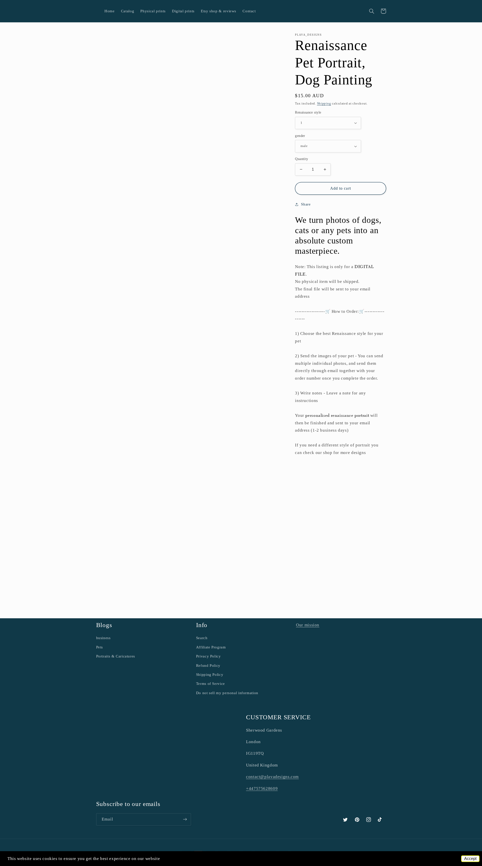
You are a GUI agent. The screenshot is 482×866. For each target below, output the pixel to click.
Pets (99, 647)
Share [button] (306, 204)
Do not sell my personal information (227, 693)
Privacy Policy (208, 656)
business (103, 638)
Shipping (324, 103)
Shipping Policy (209, 675)
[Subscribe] (185, 819)
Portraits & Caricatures (115, 656)
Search (202, 638)
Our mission (307, 625)
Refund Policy (208, 666)
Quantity (301, 159)
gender (300, 136)
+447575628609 (262, 788)
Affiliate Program (211, 647)
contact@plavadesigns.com (272, 776)
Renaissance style (308, 112)
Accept (470, 858)
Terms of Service (210, 684)
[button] (372, 11)
